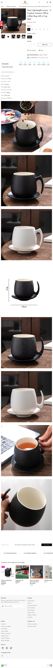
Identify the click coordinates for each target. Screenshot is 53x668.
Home (2, 6)
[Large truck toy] (22, 572)
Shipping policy (4, 636)
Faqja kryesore (31, 601)
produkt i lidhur (31, 612)
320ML (29, 37)
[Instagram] (1, 22)
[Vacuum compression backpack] (7, 572)
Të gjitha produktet (32, 615)
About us (30, 603)
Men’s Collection (31, 608)
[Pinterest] (2, 648)
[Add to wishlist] (50, 10)
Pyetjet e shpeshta (5, 640)
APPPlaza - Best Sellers (11, 6)
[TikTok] (1, 27)
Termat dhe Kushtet (32, 626)
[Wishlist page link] (39, 2)
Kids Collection (31, 610)
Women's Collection (32, 605)
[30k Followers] (11, 648)
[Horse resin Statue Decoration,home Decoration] (36, 572)
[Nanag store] (25, 2)
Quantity (29, 41)
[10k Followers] (6, 648)
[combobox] (4, 665)
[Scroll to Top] (50, 660)
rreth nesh (3, 624)
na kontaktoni (4, 629)
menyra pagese (4, 631)
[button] (50, 2)
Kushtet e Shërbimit (5, 638)
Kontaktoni (30, 617)
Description (5, 64)
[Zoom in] (22, 11)
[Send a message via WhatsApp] (2, 665)
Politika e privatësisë (5, 626)
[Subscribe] (23, 606)
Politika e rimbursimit (6, 633)
